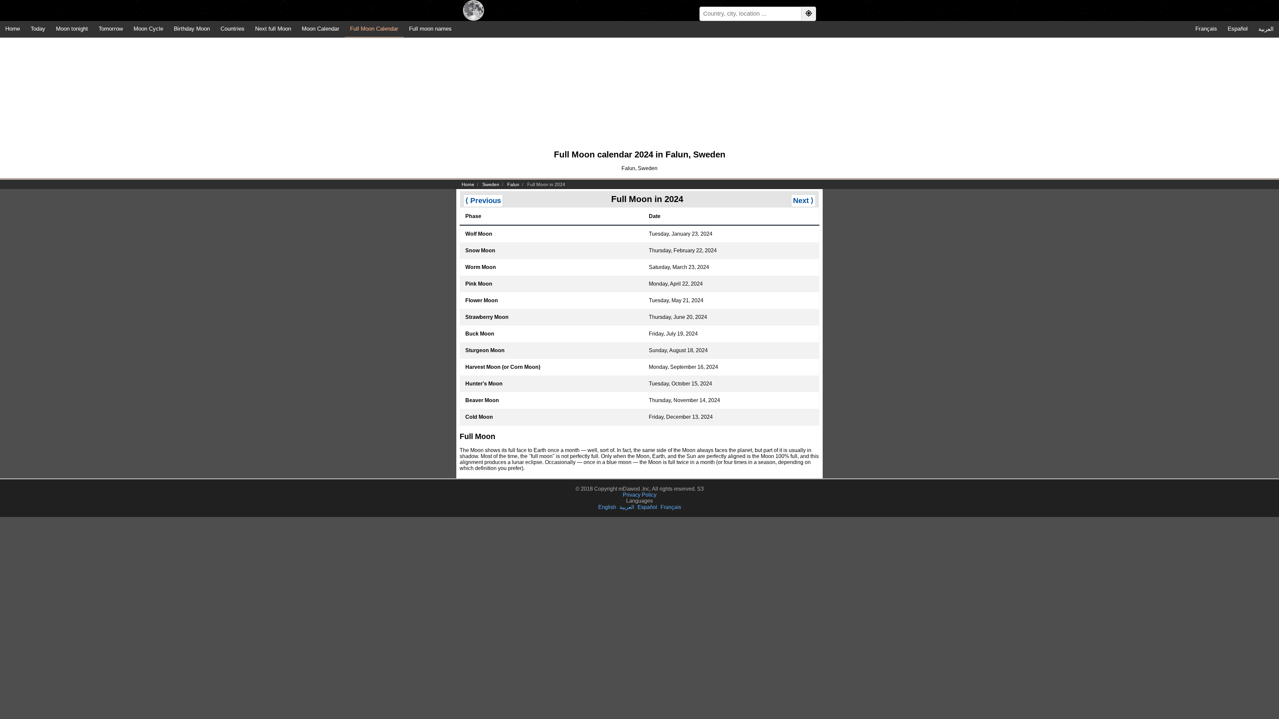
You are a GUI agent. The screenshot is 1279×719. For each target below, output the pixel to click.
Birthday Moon (192, 29)
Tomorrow (111, 29)
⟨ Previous (483, 200)
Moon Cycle (148, 29)
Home (12, 29)
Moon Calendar (320, 29)
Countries (232, 29)
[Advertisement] (639, 96)
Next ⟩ (803, 200)
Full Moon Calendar (374, 29)
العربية (1266, 29)
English (607, 507)
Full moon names (430, 29)
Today (38, 29)
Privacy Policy (639, 495)
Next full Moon (273, 29)
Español (1238, 29)
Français (1206, 29)
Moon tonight (72, 29)
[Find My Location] (808, 14)
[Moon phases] (473, 10)
